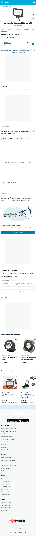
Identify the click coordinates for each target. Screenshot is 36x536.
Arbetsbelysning (7, 6)
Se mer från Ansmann (7, 298)
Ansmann (17, 288)
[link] (10, 351)
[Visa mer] (2, 43)
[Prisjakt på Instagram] (20, 528)
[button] (33, 10)
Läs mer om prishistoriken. (20, 133)
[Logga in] (34, 2)
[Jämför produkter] (33, 18)
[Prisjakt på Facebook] (16, 528)
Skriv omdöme (18, 25)
